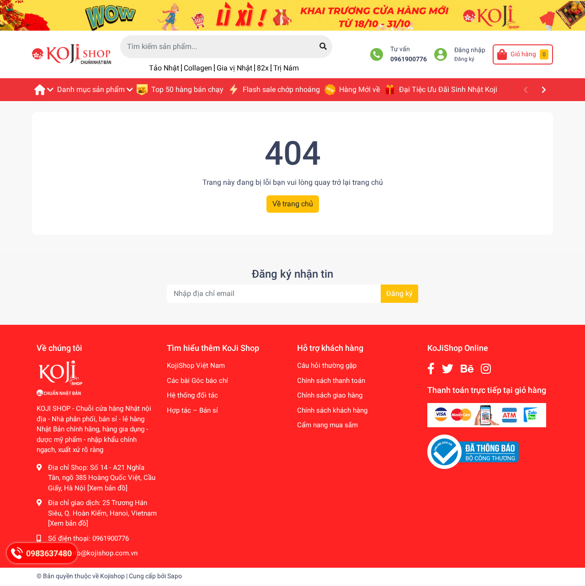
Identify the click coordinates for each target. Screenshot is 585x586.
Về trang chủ (292, 203)
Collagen (198, 68)
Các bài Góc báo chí (197, 380)
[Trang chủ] (43, 89)
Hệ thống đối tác (192, 395)
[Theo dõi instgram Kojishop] (486, 369)
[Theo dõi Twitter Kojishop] (447, 369)
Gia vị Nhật (234, 68)
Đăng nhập (469, 50)
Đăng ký (464, 59)
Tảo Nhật (164, 68)
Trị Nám (286, 68)
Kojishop (112, 576)
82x (263, 68)
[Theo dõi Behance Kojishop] (467, 369)
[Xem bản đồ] (107, 488)
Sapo (174, 576)
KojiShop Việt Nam (196, 365)
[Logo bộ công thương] (473, 451)
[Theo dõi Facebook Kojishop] (431, 369)
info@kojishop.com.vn (103, 553)
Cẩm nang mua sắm (327, 425)
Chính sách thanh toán (331, 380)
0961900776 (408, 59)
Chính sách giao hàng (329, 395)
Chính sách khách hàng (332, 410)
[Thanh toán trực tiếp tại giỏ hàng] (486, 414)
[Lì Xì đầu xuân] (292, 15)
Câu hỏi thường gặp (326, 365)
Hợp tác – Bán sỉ (192, 410)
